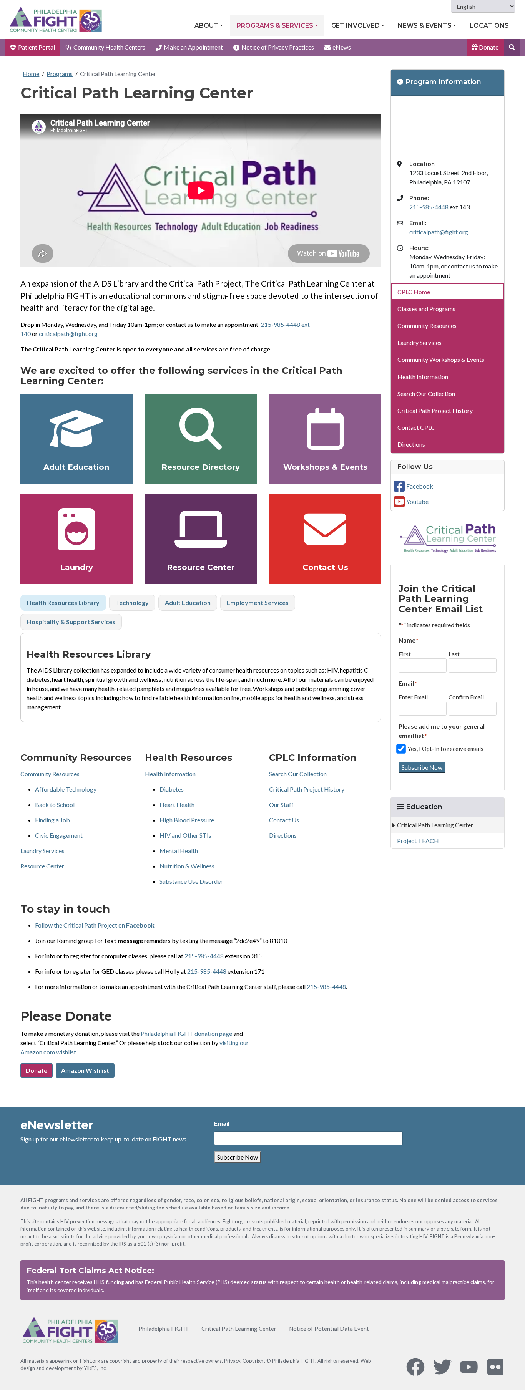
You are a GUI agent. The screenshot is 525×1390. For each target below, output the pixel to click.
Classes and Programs (426, 308)
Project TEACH (418, 840)
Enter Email (413, 697)
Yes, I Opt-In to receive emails (445, 748)
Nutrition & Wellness (186, 866)
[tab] (63, 602)
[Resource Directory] (201, 429)
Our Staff (281, 804)
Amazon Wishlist (85, 1070)
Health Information (170, 773)
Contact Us (325, 567)
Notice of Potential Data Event (329, 1328)
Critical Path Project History (306, 789)
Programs (60, 73)
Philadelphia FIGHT (163, 1328)
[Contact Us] (325, 529)
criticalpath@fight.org (68, 333)
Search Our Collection (298, 773)
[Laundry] (76, 529)
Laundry (76, 567)
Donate (488, 47)
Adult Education (76, 467)
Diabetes (171, 789)
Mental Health (178, 850)
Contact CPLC (416, 427)
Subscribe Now (422, 767)
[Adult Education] (76, 429)
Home (31, 73)
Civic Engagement (59, 835)
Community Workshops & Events (440, 359)
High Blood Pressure (186, 819)
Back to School (55, 804)
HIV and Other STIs (185, 835)
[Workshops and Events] (325, 429)
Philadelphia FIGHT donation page (186, 1033)
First (405, 654)
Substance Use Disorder (191, 881)
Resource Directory (200, 467)
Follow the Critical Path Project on (95, 925)
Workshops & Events (325, 467)
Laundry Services (42, 850)
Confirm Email (466, 697)
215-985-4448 (204, 955)
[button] (512, 47)
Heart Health (176, 804)
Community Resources (50, 773)
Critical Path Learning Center (118, 73)
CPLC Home (413, 291)
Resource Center (200, 567)
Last (454, 654)
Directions (283, 835)
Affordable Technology (65, 789)
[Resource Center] (201, 529)
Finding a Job (52, 819)
